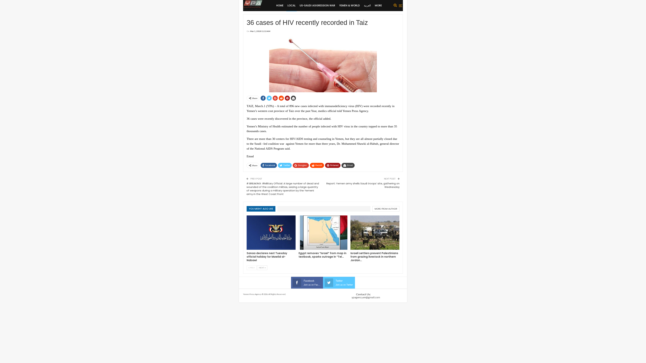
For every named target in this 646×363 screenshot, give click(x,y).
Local (292, 5)
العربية (367, 5)
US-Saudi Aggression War (317, 5)
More (378, 5)
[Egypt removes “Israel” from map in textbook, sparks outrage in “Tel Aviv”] (323, 232)
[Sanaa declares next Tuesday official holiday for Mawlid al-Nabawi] (271, 232)
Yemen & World (349, 5)
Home (279, 5)
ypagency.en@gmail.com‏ (366, 297)
